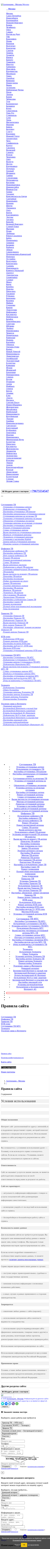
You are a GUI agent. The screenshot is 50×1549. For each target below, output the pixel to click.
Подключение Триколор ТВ (30, 886)
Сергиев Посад (12, 402)
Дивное (9, 463)
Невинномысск (13, 354)
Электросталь (12, 275)
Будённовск (11, 430)
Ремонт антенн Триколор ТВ (30, 897)
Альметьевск (11, 277)
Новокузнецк (12, 83)
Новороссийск (12, 187)
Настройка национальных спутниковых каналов (30, 775)
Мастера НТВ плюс (30, 912)
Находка (9, 289)
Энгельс (9, 217)
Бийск (9, 238)
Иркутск (10, 64)
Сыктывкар (11, 199)
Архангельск (11, 138)
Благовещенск (12, 215)
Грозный (10, 171)
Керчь (8, 284)
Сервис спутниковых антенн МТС (30, 935)
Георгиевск (11, 432)
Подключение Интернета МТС (30, 928)
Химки (9, 192)
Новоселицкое (12, 474)
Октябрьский (12, 358)
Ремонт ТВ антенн (30, 823)
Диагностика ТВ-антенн (30, 862)
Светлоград (11, 426)
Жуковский (11, 370)
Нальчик (10, 203)
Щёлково (10, 326)
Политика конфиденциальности (12, 1058)
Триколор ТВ (7, 1423)
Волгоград (10, 46)
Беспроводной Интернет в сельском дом (30, 980)
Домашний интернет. (10, 1492)
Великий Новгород (14, 224)
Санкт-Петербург (13, 16)
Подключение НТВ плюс (30, 902)
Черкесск (10, 333)
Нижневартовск (13, 185)
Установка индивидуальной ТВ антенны (30, 834)
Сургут (9, 131)
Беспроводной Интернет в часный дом (30, 971)
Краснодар (11, 48)
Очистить (5, 1436)
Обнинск (10, 344)
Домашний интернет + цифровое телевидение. (20, 1495)
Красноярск (11, 39)
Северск (9, 377)
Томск (9, 76)
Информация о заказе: (10, 1449)
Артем (9, 384)
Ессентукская (12, 476)
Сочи (8, 118)
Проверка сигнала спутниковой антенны (30, 811)
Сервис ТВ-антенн (30, 827)
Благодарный (12, 428)
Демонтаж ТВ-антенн (30, 858)
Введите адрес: (7, 1520)
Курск (8, 108)
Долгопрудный (12, 361)
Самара (9, 32)
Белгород (10, 129)
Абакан (9, 250)
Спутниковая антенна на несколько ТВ (30, 778)
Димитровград (12, 356)
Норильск (10, 256)
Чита (8, 141)
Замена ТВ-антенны (30, 848)
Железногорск (12, 407)
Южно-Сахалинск (14, 236)
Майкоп (9, 303)
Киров (9, 97)
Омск (8, 30)
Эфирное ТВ (7, 1428)
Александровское (13, 458)
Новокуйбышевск (14, 405)
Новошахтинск (12, 375)
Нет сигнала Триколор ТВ (30, 890)
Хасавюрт (10, 294)
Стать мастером (8, 1067)
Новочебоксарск (13, 321)
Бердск (9, 391)
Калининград (12, 104)
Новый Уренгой (13, 351)
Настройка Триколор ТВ (30, 883)
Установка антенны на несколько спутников (30, 789)
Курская (9, 470)
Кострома (10, 182)
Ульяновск (10, 62)
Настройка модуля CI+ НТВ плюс (30, 909)
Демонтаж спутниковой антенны (30, 804)
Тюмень (9, 53)
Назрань (9, 340)
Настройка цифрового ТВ (30, 818)
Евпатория (11, 372)
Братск (9, 212)
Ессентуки (10, 363)
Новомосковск (12, 331)
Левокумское (12, 472)
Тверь (8, 120)
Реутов (9, 379)
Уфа (8, 37)
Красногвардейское (14, 467)
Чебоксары (11, 99)
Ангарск (10, 219)
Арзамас (9, 393)
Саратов (9, 50)
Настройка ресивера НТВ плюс (30, 907)
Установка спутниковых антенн (30, 767)
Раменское (10, 338)
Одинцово (10, 305)
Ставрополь (11, 115)
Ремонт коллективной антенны (30, 825)
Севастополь (11, 111)
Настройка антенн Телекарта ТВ (30, 959)
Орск (8, 210)
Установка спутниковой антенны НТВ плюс (30, 915)
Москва (10, 9)
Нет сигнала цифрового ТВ (30, 820)
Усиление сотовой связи (11, 1431)
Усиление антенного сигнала (30, 851)
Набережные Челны (15, 90)
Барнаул (9, 60)
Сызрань (10, 266)
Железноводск (12, 449)
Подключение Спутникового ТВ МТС (30, 924)
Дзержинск (11, 208)
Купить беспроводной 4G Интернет (30, 975)
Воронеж (10, 43)
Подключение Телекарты (30, 952)
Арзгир (9, 465)
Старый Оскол (12, 226)
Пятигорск (11, 291)
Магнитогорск (12, 122)
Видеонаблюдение (9, 1434)
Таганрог (10, 194)
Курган (9, 155)
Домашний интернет (30, 968)
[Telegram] (9, 1403)
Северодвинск (12, 252)
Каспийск (10, 342)
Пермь (9, 41)
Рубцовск (10, 296)
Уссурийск (10, 259)
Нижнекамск (11, 201)
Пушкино (10, 382)
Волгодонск (11, 261)
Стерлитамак (12, 178)
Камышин (10, 365)
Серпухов (10, 324)
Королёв (9, 222)
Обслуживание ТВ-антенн (30, 860)
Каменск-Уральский (15, 270)
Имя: (3, 1439)
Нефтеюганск (12, 317)
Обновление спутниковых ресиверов (30, 785)
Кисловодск (11, 314)
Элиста (9, 398)
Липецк (9, 94)
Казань (9, 25)
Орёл (8, 159)
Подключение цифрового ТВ (30, 816)
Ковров (9, 307)
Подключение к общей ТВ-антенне (30, 832)
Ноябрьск (10, 386)
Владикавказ (11, 166)
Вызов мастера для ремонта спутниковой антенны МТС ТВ (30, 931)
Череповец (11, 157)
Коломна (10, 300)
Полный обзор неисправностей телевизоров (30, 872)
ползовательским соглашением (36, 1466)
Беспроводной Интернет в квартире (30, 973)
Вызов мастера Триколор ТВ (30, 888)
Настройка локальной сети (30, 982)
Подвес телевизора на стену (30, 846)
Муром (9, 368)
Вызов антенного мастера (30, 830)
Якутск (9, 164)
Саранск (9, 152)
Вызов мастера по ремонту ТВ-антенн (30, 839)
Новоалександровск (15, 423)
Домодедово (11, 310)
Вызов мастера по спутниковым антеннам (30, 799)
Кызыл (9, 349)
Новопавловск (12, 437)
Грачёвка (10, 421)
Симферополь (12, 143)
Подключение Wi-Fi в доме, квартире (30, 978)
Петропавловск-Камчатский (18, 254)
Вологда (9, 162)
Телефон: (5, 1444)
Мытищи (10, 229)
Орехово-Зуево (12, 347)
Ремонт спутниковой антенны (30, 795)
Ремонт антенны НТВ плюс (30, 905)
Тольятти (10, 55)
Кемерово (10, 81)
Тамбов (9, 175)
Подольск (10, 168)
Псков (9, 231)
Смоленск (10, 148)
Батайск (9, 319)
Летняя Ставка (12, 481)
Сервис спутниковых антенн (30, 797)
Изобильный (11, 412)
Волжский (10, 150)
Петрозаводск (12, 180)
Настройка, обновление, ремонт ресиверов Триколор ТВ (30, 894)
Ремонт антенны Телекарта (30, 961)
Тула (8, 101)
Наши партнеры (8, 1072)
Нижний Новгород (14, 23)
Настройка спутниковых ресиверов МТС (30, 940)
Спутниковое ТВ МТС (10, 1425)
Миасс (9, 282)
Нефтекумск (11, 453)
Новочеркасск (12, 268)
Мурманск (10, 173)
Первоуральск (12, 335)
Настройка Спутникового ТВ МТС (30, 921)
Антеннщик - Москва (15, 1081)
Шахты (9, 206)
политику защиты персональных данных (26, 1260)
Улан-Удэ (10, 113)
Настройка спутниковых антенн (30, 792)
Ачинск (9, 388)
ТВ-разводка (30, 837)
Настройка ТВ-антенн (30, 853)
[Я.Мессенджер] (2, 1403)
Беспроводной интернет (32, 1431)
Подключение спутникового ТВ (30, 769)
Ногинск (10, 400)
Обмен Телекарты (30, 954)
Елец (8, 395)
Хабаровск (11, 67)
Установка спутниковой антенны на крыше (30, 782)
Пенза (8, 92)
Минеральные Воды (15, 439)
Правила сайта (6, 1053)
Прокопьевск (12, 240)
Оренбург (10, 78)
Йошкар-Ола (11, 189)
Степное (10, 479)
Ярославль (10, 69)
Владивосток (12, 71)
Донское (9, 419)
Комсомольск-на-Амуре (16, 196)
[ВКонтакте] (6, 1403)
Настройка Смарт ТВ (30, 867)
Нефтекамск (11, 312)
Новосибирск (12, 18)
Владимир (10, 134)
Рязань (9, 85)
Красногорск (11, 263)
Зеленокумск (11, 456)
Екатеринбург (12, 20)
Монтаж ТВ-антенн (30, 855)
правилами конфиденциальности (9, 1468)
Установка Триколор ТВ (30, 881)
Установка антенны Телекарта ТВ (30, 956)
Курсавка (10, 460)
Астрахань (10, 87)
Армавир (10, 243)
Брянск (9, 127)
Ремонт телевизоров (30, 869)
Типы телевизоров (30, 876)
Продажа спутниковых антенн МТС (30, 937)
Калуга (9, 145)
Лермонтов (11, 451)
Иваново (10, 124)
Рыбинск (10, 247)
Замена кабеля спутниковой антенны (30, 808)
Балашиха (10, 106)
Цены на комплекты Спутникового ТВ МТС (30, 945)
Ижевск (9, 57)
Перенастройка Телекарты (30, 963)
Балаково (10, 245)
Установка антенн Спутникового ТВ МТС (30, 926)
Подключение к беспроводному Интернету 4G (30, 988)
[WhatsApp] (16, 1403)
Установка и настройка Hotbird (30, 806)
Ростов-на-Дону (13, 34)
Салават (9, 280)
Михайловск (11, 409)
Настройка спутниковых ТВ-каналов (30, 771)
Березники (10, 298)
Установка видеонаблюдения (30, 984)
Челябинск (11, 27)
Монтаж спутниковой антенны (30, 802)
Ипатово (10, 435)
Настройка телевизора (30, 844)
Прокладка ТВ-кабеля (30, 841)
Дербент (9, 328)
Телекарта (25, 1425)
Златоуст (10, 273)
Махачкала (11, 74)
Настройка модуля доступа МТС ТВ (30, 942)
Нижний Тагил (12, 136)
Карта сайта (6, 1062)
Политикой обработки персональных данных (27, 1540)
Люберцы (10, 233)
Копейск (10, 287)
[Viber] (13, 1403)
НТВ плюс (18, 1423)
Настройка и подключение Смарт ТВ (30, 864)
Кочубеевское (12, 416)
